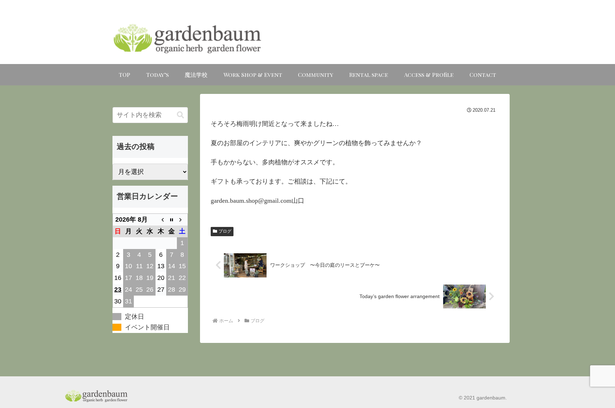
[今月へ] (171, 220)
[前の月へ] (161, 220)
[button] (180, 115)
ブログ (225, 231)
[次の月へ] (182, 220)
